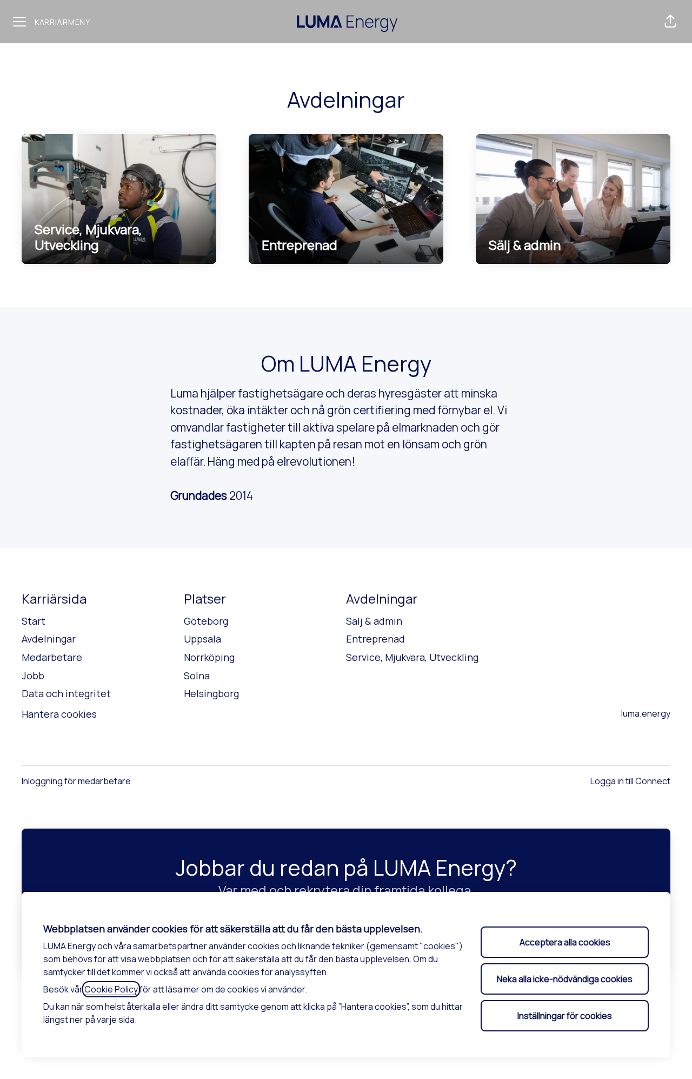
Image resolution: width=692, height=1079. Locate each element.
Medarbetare (52, 657)
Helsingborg (211, 693)
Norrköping (209, 657)
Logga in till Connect (630, 781)
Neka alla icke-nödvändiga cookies (565, 979)
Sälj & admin (374, 620)
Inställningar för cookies (564, 1016)
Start (33, 620)
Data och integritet (66, 693)
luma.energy (645, 713)
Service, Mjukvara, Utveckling (412, 657)
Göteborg (206, 620)
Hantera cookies (59, 713)
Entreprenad (375, 638)
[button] (670, 21)
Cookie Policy (111, 989)
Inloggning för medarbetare (76, 781)
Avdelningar (49, 638)
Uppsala (202, 638)
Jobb (33, 675)
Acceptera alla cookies (565, 942)
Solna (197, 675)
